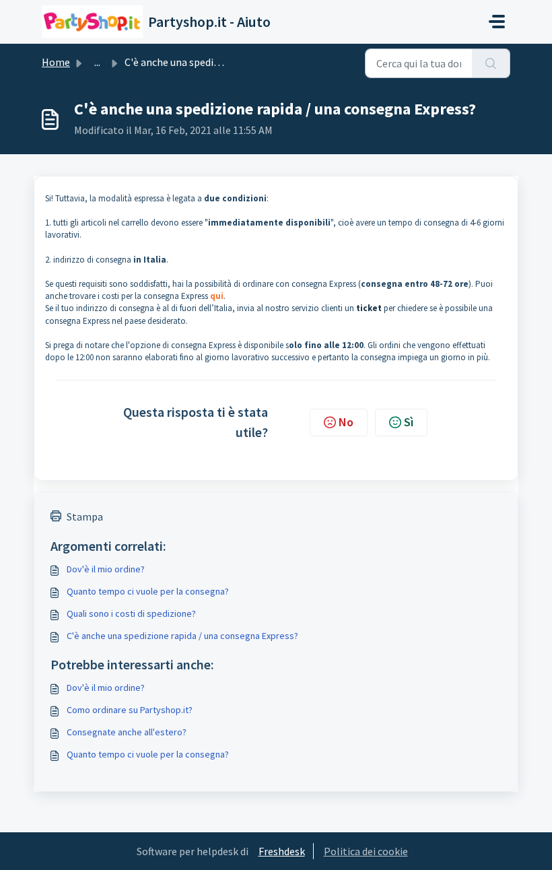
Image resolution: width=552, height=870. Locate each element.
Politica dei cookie (366, 851)
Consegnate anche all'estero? (126, 732)
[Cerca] (491, 63)
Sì (408, 422)
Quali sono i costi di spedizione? (131, 613)
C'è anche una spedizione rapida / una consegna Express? (182, 636)
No (346, 422)
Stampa (85, 516)
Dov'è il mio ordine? (106, 569)
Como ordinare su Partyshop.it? (130, 710)
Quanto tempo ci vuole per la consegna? (148, 591)
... (97, 62)
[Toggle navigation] (496, 21)
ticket (369, 308)
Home (56, 62)
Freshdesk (281, 851)
